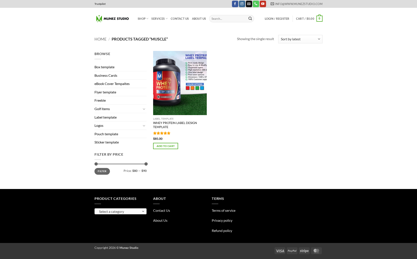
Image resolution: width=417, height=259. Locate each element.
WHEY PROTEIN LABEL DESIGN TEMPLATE (175, 125)
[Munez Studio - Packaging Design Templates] (112, 19)
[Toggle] (144, 108)
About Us (199, 18)
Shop (142, 18)
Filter (102, 171)
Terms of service (223, 210)
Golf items (102, 109)
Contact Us (180, 18)
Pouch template (106, 134)
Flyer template (105, 92)
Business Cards (105, 75)
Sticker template (106, 142)
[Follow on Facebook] (235, 4)
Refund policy (222, 230)
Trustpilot (100, 3)
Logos (98, 125)
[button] (277, 19)
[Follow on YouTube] (263, 4)
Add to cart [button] (166, 146)
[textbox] (119, 212)
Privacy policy (222, 220)
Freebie (100, 100)
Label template (105, 117)
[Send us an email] (249, 4)
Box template (104, 67)
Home (100, 39)
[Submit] (250, 18)
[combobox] (120, 211)
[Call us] (256, 4)
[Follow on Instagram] (242, 4)
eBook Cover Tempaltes (112, 83)
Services (158, 18)
